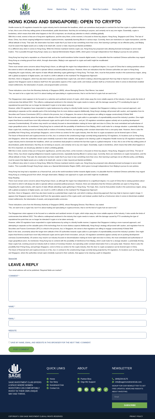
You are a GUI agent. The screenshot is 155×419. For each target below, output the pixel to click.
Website (12, 331)
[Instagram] (93, 389)
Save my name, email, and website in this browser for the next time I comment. (51, 342)
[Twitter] (99, 389)
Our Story (85, 9)
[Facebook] (86, 389)
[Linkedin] (80, 389)
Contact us (131, 9)
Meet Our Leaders (100, 9)
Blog (73, 9)
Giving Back (117, 9)
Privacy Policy (136, 416)
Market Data (61, 9)
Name (11, 306)
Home (50, 9)
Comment (13, 276)
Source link (12, 259)
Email (11, 319)
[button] (74, 9)
